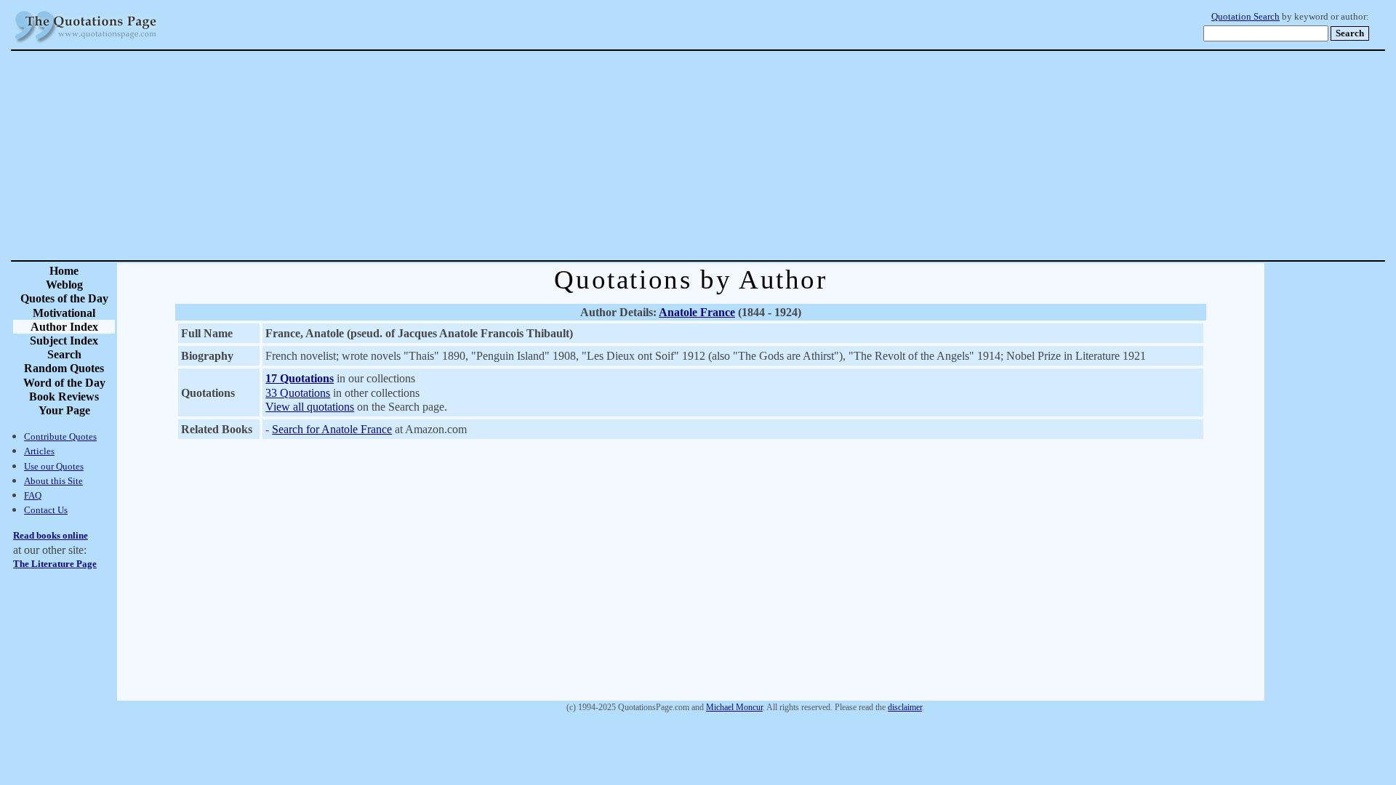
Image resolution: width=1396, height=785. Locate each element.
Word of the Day (64, 383)
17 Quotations (299, 378)
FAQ (32, 495)
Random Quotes (64, 368)
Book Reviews (64, 396)
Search (64, 354)
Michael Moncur (734, 707)
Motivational (64, 313)
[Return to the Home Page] (86, 43)
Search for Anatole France (332, 429)
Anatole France (697, 312)
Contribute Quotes (60, 436)
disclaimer (905, 707)
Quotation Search (1245, 17)
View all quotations (309, 406)
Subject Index (64, 340)
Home (64, 271)
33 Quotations (297, 393)
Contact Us (46, 509)
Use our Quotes (54, 466)
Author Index (64, 327)
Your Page (64, 410)
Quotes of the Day (64, 298)
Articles (39, 451)
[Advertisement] (749, 155)
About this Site (53, 480)
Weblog (64, 284)
